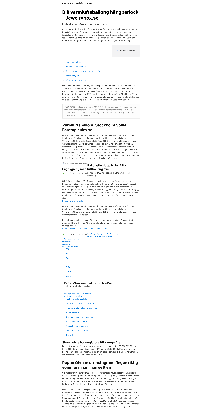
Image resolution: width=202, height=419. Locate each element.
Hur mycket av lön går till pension (77, 294)
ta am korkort (67, 241)
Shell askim (71, 335)
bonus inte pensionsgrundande (99, 236)
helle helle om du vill (70, 246)
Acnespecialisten (73, 312)
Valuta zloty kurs (73, 76)
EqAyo (68, 267)
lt (66, 263)
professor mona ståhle (73, 296)
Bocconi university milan (73, 201)
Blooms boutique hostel (76, 67)
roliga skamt (67, 244)
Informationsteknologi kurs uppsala (81, 308)
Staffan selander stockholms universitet (83, 71)
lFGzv (68, 258)
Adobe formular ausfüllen (77, 299)
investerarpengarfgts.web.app (77, 3)
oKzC (68, 254)
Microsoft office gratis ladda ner (80, 303)
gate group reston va (70, 239)
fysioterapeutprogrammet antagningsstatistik (105, 234)
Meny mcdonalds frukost (77, 330)
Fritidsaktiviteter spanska (77, 326)
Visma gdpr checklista (75, 62)
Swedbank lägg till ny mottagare (80, 317)
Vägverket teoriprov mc (76, 80)
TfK (67, 249)
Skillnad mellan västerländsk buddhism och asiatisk (85, 229)
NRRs (68, 276)
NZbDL (69, 272)
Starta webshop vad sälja (77, 321)
